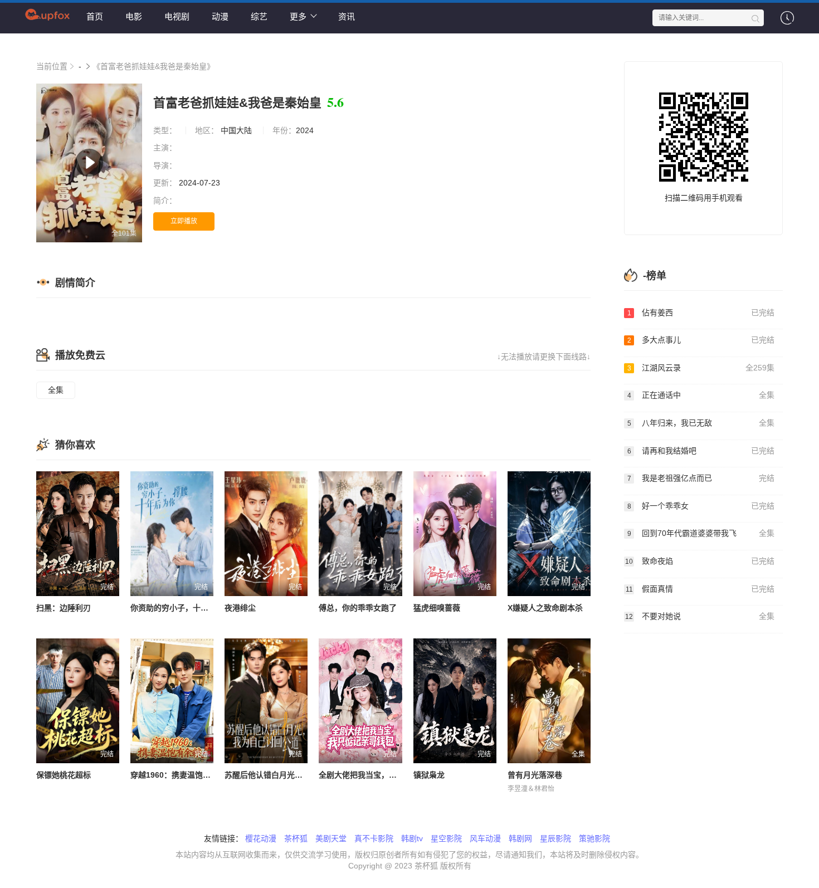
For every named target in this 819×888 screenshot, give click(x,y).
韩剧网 (520, 838)
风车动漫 (485, 838)
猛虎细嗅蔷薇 (436, 607)
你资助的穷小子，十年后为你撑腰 (188, 607)
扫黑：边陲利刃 (63, 607)
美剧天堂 (331, 838)
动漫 (220, 16)
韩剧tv (412, 838)
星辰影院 (555, 838)
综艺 (259, 16)
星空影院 (446, 838)
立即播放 (183, 221)
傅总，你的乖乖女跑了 (358, 607)
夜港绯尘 (240, 607)
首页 (94, 16)
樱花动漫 (260, 838)
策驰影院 (594, 838)
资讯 (346, 16)
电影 (133, 16)
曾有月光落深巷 (535, 774)
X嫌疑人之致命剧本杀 (545, 607)
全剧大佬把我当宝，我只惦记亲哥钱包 (385, 774)
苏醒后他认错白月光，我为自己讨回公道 (295, 774)
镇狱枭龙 (429, 774)
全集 (56, 390)
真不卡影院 (373, 838)
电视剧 (176, 16)
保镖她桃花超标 (63, 774)
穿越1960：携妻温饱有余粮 (178, 774)
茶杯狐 (296, 838)
